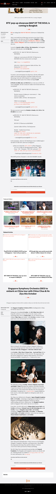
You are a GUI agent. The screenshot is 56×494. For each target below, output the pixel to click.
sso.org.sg (27, 454)
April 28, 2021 (33, 107)
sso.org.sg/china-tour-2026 (36, 452)
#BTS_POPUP (23, 67)
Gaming (21, 2)
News (13, 2)
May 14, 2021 (33, 137)
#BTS (39, 149)
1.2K (29, 297)
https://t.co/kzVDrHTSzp (21, 102)
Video (36, 2)
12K (30, 29)
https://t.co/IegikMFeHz (23, 62)
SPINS (27, 29)
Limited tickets (30, 391)
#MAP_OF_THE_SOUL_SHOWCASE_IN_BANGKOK (27, 133)
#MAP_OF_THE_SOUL (20, 150)
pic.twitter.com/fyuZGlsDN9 (33, 150)
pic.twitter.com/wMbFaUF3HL (22, 104)
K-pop (37, 256)
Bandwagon (5, 4)
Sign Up (48, 2)
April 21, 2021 (33, 71)
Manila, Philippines (19, 42)
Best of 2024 (14, 4)
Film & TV (17, 2)
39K (44, 256)
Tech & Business (27, 2)
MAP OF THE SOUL (26, 32)
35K (17, 256)
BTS (12, 32)
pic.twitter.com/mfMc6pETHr (21, 134)
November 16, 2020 (36, 153)
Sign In (52, 2)
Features (32, 2)
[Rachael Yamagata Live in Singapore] (28, 12)
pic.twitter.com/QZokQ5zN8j (21, 68)
